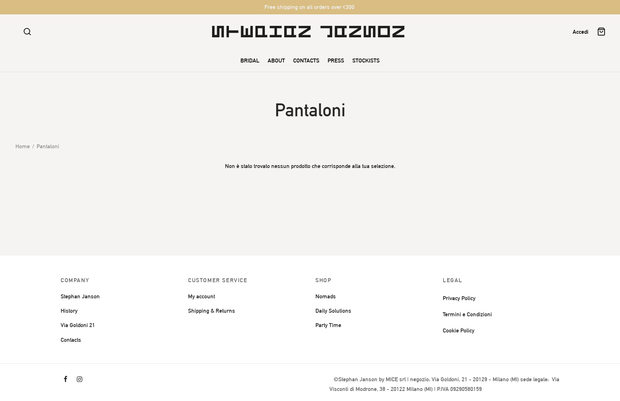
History (69, 310)
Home (22, 146)
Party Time (328, 325)
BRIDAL (249, 60)
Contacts (71, 339)
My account (201, 296)
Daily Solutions (333, 310)
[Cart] (601, 31)
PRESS (336, 60)
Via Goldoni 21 (78, 325)
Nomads (325, 296)
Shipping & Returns (211, 310)
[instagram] (79, 379)
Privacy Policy (459, 298)
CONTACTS (306, 60)
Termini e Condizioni (467, 314)
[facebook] (65, 379)
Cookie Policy (458, 330)
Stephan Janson (80, 296)
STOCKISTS (366, 60)
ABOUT (276, 60)
